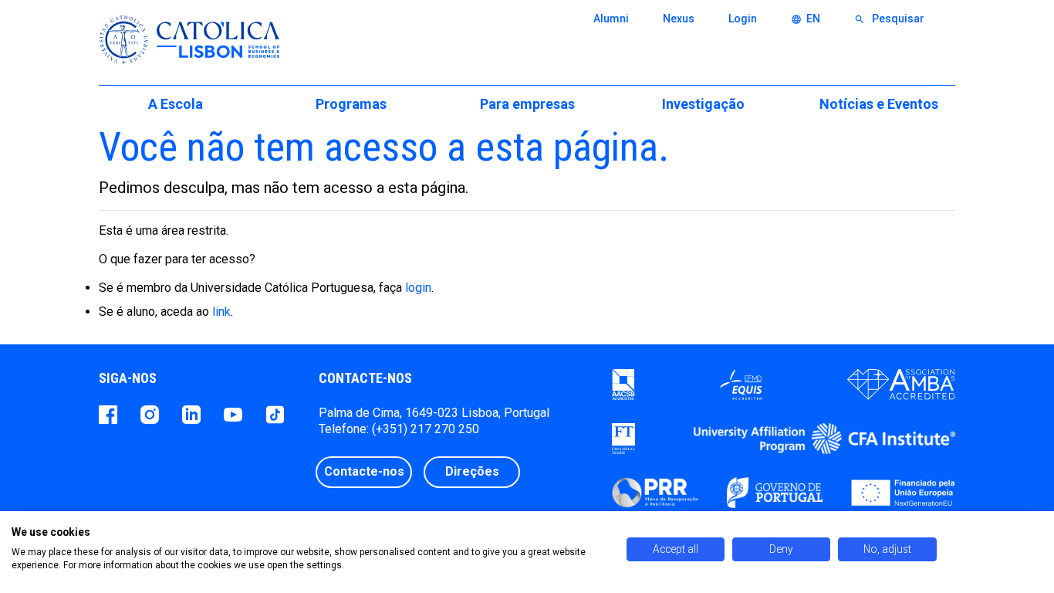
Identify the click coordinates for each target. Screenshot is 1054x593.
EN (805, 18)
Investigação (703, 104)
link (221, 311)
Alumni (611, 18)
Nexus (678, 18)
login (418, 287)
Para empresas (527, 104)
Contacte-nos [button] (364, 471)
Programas (351, 104)
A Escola (175, 104)
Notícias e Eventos (878, 104)
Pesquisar (889, 18)
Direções (472, 471)
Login (742, 18)
